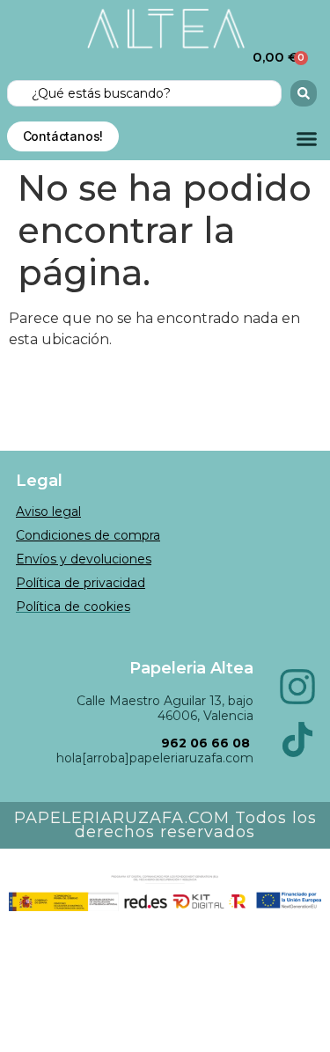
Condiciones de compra (88, 535)
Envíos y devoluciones (83, 559)
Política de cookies (73, 606)
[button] (307, 139)
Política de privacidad (80, 583)
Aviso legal (48, 511)
